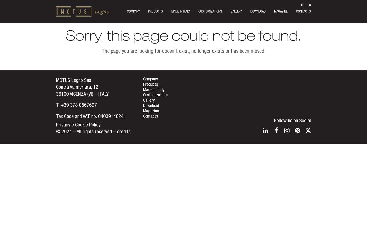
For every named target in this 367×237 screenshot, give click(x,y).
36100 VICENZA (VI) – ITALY (82, 94)
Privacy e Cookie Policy (78, 125)
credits (124, 132)
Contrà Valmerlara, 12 (77, 87)
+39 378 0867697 (79, 105)
